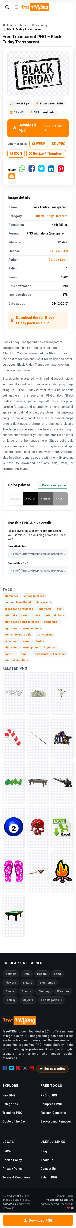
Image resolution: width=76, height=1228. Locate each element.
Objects (28, 1000)
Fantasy (10, 1000)
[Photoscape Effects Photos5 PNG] (38, 826)
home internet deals (17, 634)
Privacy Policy (12, 1168)
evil (59, 609)
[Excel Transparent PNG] (62, 826)
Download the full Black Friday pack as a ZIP (35, 320)
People (42, 973)
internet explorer (15, 615)
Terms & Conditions (16, 1177)
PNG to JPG (49, 1095)
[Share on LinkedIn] (51, 170)
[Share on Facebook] (31, 170)
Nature (27, 982)
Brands (26, 991)
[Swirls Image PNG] (14, 693)
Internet (62, 216)
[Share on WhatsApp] (22, 170)
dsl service (43, 602)
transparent (45, 634)
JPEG (60, 144)
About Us (47, 1160)
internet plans (54, 615)
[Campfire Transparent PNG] (62, 871)
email (24, 654)
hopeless (50, 647)
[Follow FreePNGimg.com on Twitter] (11, 1068)
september (51, 621)
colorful (9, 654)
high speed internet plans (21, 647)
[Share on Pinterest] (61, 170)
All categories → (51, 1000)
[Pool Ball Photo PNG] (14, 826)
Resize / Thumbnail (47, 153)
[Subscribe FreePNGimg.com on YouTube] (32, 1068)
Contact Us (48, 1168)
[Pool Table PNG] (38, 782)
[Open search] (7, 7)
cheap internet (34, 596)
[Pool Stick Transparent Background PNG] (38, 737)
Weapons (63, 991)
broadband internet (17, 641)
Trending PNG (12, 1112)
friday (40, 641)
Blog (44, 1151)
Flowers (10, 982)
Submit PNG (49, 1177)
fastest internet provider (50, 654)
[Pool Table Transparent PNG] (14, 915)
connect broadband (17, 602)
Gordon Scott (58, 259)
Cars (27, 973)
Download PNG (40, 128)
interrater (45, 609)
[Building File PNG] (38, 693)
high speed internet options (22, 628)
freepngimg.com (57, 1199)
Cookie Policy (12, 1160)
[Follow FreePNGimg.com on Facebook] (5, 1068)
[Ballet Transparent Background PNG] (62, 693)
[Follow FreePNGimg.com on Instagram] (25, 1068)
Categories (10, 1104)
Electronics (47, 982)
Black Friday (45, 216)
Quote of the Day (14, 1121)
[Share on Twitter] (41, 170)
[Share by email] (11, 177)
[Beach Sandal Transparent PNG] (14, 871)
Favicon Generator (53, 1112)
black (36, 615)
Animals (10, 973)
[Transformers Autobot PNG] (62, 737)
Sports (9, 991)
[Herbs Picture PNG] (14, 782)
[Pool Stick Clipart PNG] (38, 871)
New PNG (9, 1095)
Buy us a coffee (54, 1068)
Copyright (15, 1195)
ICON (17, 153)
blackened (11, 596)
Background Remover (56, 1121)
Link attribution (17, 546)
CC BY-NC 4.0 (58, 251)
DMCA (7, 1151)
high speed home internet (21, 621)
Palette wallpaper (53, 485)
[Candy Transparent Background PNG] (14, 737)
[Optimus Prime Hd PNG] (62, 782)
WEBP (40, 144)
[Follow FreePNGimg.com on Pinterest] (18, 1068)
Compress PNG (51, 1104)
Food (57, 973)
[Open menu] (16, 7)
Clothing (44, 991)
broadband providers (18, 609)
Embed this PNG (18, 563)
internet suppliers (16, 660)
